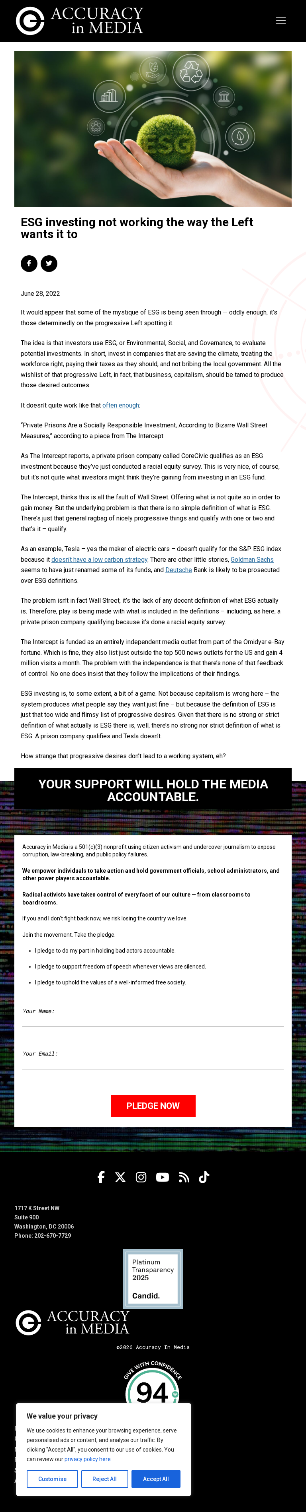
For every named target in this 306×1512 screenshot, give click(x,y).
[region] (103, 1449)
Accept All (156, 1479)
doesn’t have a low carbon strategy (99, 559)
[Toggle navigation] (281, 20)
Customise (52, 1479)
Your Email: (39, 1053)
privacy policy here (88, 1459)
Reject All (104, 1479)
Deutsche (178, 570)
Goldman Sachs (252, 559)
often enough (120, 405)
